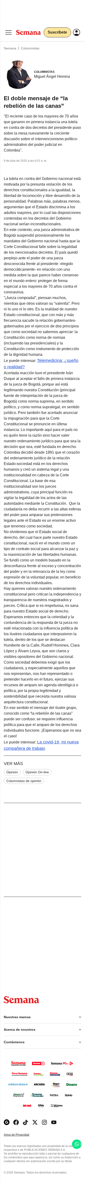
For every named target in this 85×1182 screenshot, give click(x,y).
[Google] (6, 1122)
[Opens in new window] (16, 1122)
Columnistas (30, 48)
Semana (10, 48)
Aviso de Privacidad (21, 1135)
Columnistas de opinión (23, 781)
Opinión (12, 772)
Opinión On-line (37, 772)
